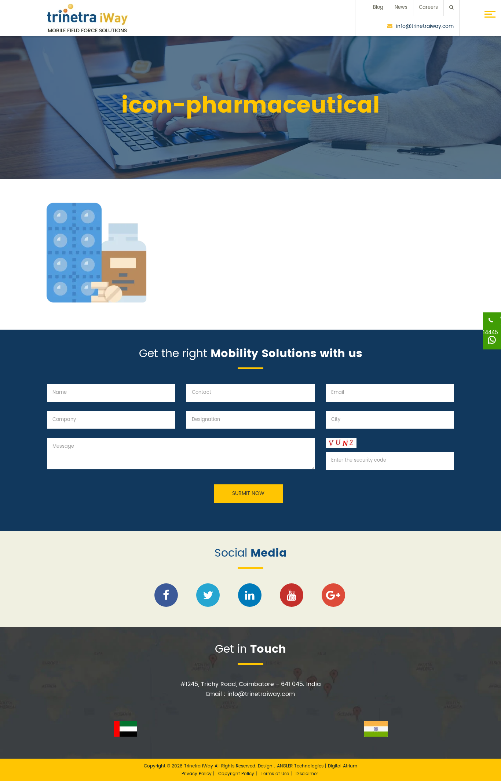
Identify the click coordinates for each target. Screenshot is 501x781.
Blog (378, 7)
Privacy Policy (197, 773)
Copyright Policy (237, 773)
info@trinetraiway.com (425, 26)
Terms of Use (275, 773)
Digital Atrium (342, 766)
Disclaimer (307, 773)
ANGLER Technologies (300, 766)
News (401, 7)
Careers (428, 7)
